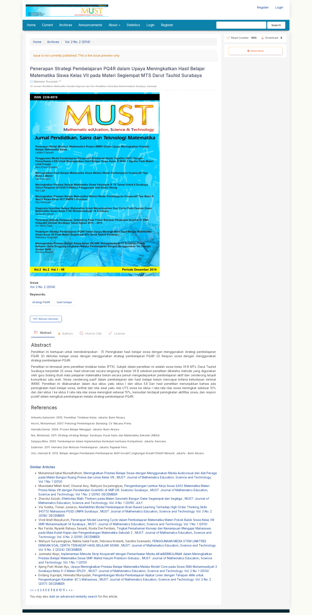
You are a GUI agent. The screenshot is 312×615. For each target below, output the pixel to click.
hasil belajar (64, 302)
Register (263, 7)
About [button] (113, 25)
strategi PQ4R (41, 302)
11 (64, 590)
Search (276, 25)
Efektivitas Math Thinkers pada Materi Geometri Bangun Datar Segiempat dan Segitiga (122, 498)
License (119, 333)
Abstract (45, 332)
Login (279, 7)
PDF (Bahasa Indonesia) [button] (45, 319)
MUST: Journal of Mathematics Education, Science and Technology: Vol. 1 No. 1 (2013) (148, 524)
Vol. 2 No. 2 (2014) (77, 42)
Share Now (257, 50)
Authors (67, 333)
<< (32, 590)
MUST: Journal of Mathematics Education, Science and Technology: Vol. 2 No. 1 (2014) (149, 571)
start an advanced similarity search (73, 596)
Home (31, 25)
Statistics (133, 25)
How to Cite (93, 333)
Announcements (90, 25)
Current (47, 25)
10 (60, 590)
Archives (65, 25)
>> (71, 590)
